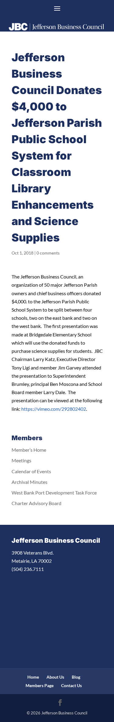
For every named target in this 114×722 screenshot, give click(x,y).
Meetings (21, 460)
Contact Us (71, 685)
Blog (76, 677)
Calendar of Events (31, 471)
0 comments (48, 252)
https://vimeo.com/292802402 (53, 409)
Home (33, 677)
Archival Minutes (29, 482)
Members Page (40, 685)
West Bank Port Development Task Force (54, 492)
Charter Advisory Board (36, 503)
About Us (55, 677)
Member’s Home (29, 450)
